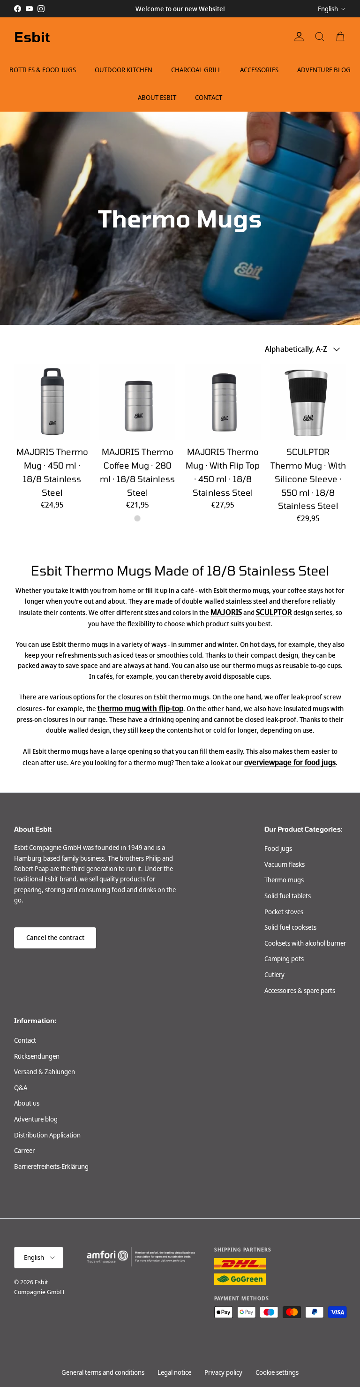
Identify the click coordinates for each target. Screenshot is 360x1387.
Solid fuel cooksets (290, 927)
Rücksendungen (37, 1056)
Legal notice (174, 1372)
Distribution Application (47, 1135)
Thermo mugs (284, 880)
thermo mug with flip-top (140, 708)
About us (26, 1103)
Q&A (20, 1087)
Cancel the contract (55, 937)
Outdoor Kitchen (123, 70)
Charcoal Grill (196, 70)
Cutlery (274, 974)
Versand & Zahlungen (44, 1071)
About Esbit (157, 97)
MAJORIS (226, 612)
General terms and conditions (102, 1372)
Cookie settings (277, 1372)
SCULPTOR (274, 612)
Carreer (24, 1150)
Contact (208, 97)
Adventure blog (36, 1119)
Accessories (259, 70)
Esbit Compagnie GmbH (39, 1287)
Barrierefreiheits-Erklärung (51, 1166)
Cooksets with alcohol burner (305, 943)
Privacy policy (223, 1372)
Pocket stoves (283, 912)
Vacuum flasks (284, 864)
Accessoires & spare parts (299, 990)
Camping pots (284, 958)
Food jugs (278, 848)
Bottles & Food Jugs (42, 70)
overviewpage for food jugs (290, 762)
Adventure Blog (324, 70)
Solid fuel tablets (287, 896)
